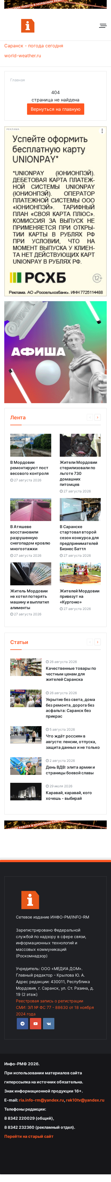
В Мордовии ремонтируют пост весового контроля (29, 468)
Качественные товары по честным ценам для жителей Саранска (71, 674)
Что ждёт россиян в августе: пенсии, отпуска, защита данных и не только (73, 741)
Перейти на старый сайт (29, 1136)
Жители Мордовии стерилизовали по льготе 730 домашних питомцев (78, 473)
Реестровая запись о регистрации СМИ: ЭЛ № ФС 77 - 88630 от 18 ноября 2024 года (55, 1007)
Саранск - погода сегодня (33, 45)
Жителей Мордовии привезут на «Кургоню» (79, 596)
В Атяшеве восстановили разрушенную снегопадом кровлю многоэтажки (30, 537)
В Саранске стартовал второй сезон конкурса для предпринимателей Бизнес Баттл (79, 537)
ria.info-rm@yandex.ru (41, 1100)
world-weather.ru (22, 55)
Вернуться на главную (56, 109)
